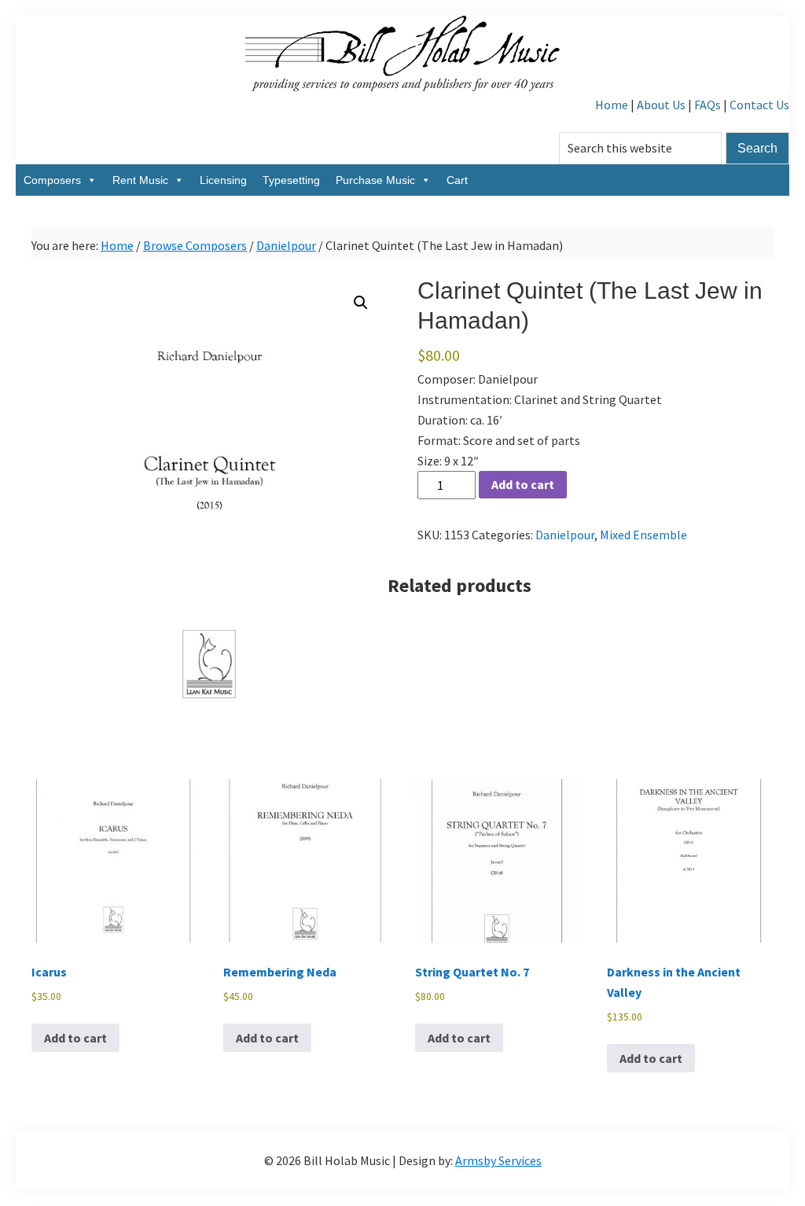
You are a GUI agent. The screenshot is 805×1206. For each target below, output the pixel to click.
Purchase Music (375, 180)
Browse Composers (195, 245)
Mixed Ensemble (643, 534)
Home (611, 104)
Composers (52, 180)
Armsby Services (498, 1160)
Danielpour (286, 245)
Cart (457, 180)
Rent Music (140, 180)
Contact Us (759, 104)
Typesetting (291, 180)
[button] (361, 303)
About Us (661, 104)
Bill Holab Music (402, 55)
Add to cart (522, 484)
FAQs (707, 104)
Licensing (223, 180)
